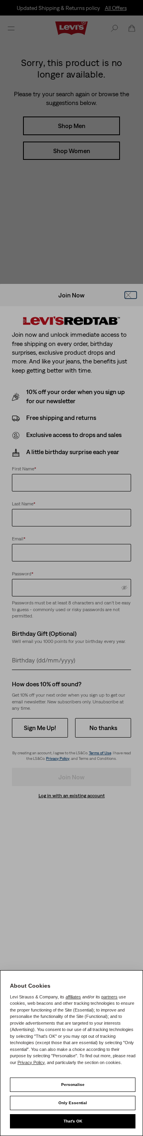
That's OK (73, 1121)
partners (109, 996)
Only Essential (72, 1103)
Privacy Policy (30, 1062)
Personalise (73, 1084)
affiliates (73, 996)
